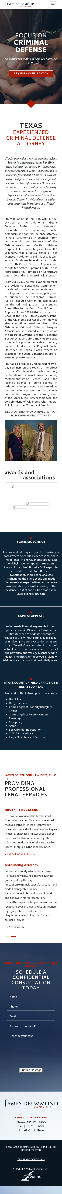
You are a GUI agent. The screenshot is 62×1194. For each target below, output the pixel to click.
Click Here (36, 1138)
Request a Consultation (31, 74)
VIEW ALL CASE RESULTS (20, 854)
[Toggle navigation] (52, 4)
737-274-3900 (36, 1130)
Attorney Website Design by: (30, 1177)
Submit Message (31, 1078)
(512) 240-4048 (34, 1134)
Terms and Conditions (31, 1167)
